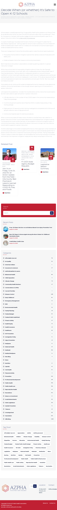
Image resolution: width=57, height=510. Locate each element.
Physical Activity (9, 373)
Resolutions (8, 392)
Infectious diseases (41, 447)
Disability (37, 436)
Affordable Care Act (10, 258)
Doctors (15, 440)
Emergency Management (12, 300)
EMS (6, 304)
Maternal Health (9, 346)
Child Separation (9, 277)
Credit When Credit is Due (16, 241)
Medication (42, 451)
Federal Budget (9, 314)
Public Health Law (10, 386)
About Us (45, 503)
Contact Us (52, 503)
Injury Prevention (10, 340)
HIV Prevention (9, 333)
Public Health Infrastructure (38, 458)
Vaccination (8, 415)
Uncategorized (9, 412)
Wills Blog (44, 162)
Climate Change (9, 281)
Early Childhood (9, 297)
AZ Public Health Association (18, 503)
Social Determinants (11, 399)
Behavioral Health (10, 274)
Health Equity (9, 323)
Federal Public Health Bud (12, 317)
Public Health (25, 152)
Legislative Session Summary (45, 166)
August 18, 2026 (13, 238)
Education (22, 440)
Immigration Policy (10, 337)
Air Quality (8, 261)
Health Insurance (10, 327)
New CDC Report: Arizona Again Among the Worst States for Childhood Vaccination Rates (29, 235)
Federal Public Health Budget (23, 444)
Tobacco (7, 409)
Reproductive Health (11, 389)
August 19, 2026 (13, 229)
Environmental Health (11, 307)
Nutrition (7, 363)
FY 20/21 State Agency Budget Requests (27, 164)
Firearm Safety (9, 320)
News (6, 360)
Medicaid (24, 151)
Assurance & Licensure (11, 268)
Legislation (7, 451)
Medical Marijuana (10, 353)
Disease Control (9, 294)
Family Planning (9, 310)
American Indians (10, 264)
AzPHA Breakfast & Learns (12, 271)
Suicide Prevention (10, 406)
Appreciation (21, 433)
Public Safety (19, 462)
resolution (42, 462)
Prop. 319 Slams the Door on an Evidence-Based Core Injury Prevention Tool (30, 227)
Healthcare (8, 330)
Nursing (6, 455)
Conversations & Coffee (12, 287)
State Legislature (46, 160)
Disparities (7, 440)
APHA (19, 507)
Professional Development (12, 379)
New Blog (8, 356)
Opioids (7, 366)
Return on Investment (11, 396)
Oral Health (8, 369)
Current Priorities (10, 291)
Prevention (30, 151)
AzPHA (29, 433)
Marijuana (8, 343)
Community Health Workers (13, 284)
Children (18, 436)
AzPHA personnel (38, 433)
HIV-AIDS (18, 447)
